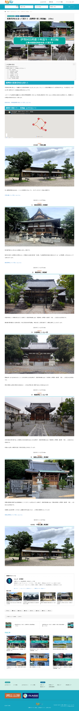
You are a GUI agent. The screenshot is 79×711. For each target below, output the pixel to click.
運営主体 (51, 1)
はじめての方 (43, 1)
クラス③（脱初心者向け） (25, 16)
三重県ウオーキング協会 (32, 707)
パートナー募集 (59, 1)
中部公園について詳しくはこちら (12, 195)
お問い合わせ (48, 707)
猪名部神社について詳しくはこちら (13, 262)
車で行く (20, 616)
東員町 (17, 16)
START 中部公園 (12, 69)
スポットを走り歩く (11, 16)
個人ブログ (16, 588)
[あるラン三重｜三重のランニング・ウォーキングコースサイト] (39, 705)
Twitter (8, 705)
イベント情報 (53, 600)
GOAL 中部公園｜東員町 (14, 78)
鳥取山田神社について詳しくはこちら (13, 514)
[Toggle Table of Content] (73, 64)
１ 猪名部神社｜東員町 (13, 71)
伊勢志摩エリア (68, 684)
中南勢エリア (51, 684)
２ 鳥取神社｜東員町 (13, 72)
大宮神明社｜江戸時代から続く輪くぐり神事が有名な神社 (64, 603)
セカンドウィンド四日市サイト (26, 588)
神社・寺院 (20, 600)
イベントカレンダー (70, 1)
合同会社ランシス (41, 707)
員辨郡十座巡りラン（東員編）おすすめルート (16, 68)
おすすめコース (7, 684)
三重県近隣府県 (51, 686)
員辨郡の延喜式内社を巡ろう (12, 66)
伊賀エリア (59, 684)
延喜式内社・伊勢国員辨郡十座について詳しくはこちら (18, 102)
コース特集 (15, 684)
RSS (9, 705)
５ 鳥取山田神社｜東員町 (14, 76)
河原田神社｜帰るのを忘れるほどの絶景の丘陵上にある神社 (14, 603)
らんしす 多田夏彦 (13, 616)
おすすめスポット (25, 684)
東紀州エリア (42, 686)
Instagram (5, 705)
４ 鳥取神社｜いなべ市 (13, 75)
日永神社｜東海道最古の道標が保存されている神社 (47, 603)
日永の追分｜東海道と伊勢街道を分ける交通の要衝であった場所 (31, 603)
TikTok (6, 705)
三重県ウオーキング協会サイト (40, 588)
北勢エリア (42, 684)
